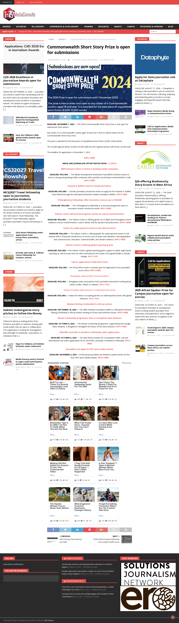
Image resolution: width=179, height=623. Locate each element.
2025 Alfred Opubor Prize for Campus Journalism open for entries (154, 293)
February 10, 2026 (24, 349)
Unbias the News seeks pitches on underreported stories (89, 290)
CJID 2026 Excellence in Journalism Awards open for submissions (22, 80)
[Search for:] (163, 31)
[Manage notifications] (173, 617)
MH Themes (49, 620)
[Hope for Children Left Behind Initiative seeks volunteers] (8, 347)
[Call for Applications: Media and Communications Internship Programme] (140, 129)
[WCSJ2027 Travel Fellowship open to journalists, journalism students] (23, 174)
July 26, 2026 (153, 134)
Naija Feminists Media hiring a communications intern (160, 112)
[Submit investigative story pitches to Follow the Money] (23, 291)
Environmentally (75, 581)
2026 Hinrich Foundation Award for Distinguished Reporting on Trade (27, 119)
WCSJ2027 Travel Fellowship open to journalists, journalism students (21, 196)
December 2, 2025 (24, 367)
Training (88, 26)
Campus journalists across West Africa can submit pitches (159, 347)
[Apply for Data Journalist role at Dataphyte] (155, 59)
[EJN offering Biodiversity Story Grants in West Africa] (155, 163)
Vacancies (21, 26)
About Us (20, 2)
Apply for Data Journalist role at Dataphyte (155, 78)
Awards (7, 26)
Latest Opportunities (90, 60)
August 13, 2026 (23, 125)
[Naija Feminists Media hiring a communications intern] (140, 114)
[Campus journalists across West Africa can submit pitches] (140, 348)
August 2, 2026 (22, 143)
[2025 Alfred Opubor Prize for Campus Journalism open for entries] (155, 272)
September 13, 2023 (58, 60)
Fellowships (38, 26)
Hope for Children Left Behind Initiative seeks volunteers (30, 345)
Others (9, 272)
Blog (170, 26)
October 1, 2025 (143, 301)
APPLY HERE (93, 256)
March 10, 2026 (11, 317)
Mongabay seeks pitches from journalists (89, 276)
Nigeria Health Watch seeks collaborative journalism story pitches (160, 237)
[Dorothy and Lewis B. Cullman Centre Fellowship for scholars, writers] (8, 255)
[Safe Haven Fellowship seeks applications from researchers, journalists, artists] (8, 235)
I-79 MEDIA (112, 163)
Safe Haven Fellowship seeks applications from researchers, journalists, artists (29, 236)
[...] (4, 109)
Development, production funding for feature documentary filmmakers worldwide (159, 219)
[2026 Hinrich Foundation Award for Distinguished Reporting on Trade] (8, 120)
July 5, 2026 (153, 243)
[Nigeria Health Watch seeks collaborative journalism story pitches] (140, 238)
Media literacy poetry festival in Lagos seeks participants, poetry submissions (30, 361)
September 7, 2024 (155, 353)
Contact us (7, 2)
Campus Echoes (73, 558)
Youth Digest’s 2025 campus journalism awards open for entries (160, 330)
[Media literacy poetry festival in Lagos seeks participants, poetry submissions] (8, 362)
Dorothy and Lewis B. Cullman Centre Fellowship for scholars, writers (30, 255)
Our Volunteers (35, 2)
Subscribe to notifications (13, 564)
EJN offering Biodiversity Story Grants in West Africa (153, 183)
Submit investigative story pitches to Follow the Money (22, 311)
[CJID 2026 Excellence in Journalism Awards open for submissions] (23, 59)
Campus (131, 26)
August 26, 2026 (23, 243)
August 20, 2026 (11, 87)
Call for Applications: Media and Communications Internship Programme (160, 128)
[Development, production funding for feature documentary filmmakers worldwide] (140, 218)
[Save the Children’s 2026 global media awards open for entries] (8, 138)
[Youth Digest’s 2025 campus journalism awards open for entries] (140, 330)
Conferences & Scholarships (63, 26)
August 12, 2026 (23, 261)
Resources (103, 26)
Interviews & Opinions (151, 26)
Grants (118, 26)
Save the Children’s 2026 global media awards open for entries (28, 137)
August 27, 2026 (11, 203)
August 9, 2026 (154, 116)
